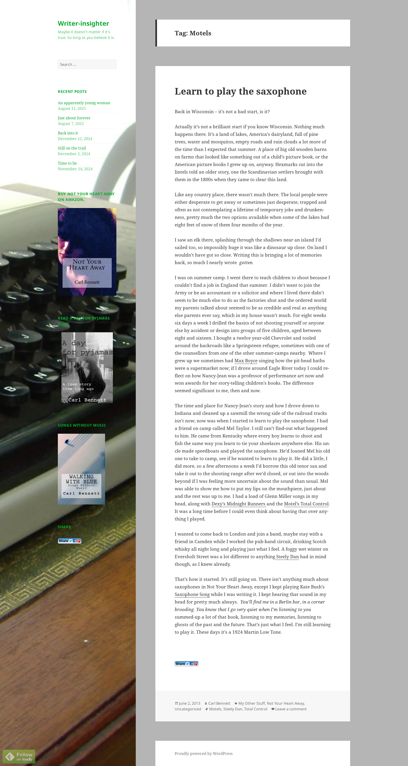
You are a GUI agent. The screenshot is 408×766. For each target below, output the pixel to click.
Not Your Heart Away (285, 703)
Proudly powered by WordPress (204, 753)
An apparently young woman (84, 102)
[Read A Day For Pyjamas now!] (87, 367)
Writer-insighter (83, 23)
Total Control (255, 709)
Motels (215, 709)
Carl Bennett (219, 703)
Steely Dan (287, 557)
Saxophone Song (192, 594)
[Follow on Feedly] (18, 756)
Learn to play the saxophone (241, 91)
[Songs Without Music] (81, 468)
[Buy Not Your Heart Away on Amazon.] (87, 251)
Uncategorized (188, 709)
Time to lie (67, 163)
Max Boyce (246, 361)
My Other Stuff (251, 703)
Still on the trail (72, 148)
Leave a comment (291, 709)
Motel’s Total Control (306, 504)
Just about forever (74, 118)
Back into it (68, 133)
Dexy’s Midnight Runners (239, 504)
